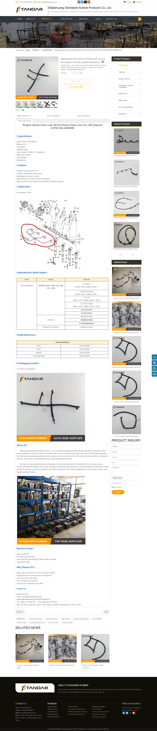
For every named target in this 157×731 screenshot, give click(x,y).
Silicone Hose (123, 93)
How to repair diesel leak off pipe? (126, 436)
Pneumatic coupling (98, 714)
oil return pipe (21, 622)
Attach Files (117, 478)
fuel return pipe (67, 622)
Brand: (49, 116)
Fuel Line (122, 72)
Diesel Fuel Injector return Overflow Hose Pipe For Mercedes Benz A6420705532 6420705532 (126, 186)
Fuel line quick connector (100, 711)
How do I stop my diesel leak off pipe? (28, 666)
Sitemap (106, 729)
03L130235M (96, 619)
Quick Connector (124, 79)
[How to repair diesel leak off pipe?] (126, 419)
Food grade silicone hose (77, 709)
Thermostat (122, 114)
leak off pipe (65, 619)
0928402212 (21, 619)
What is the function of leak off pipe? (62, 665)
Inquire (74, 81)
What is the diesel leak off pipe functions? (93, 666)
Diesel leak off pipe (98, 706)
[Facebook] (79, 2)
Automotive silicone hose (72, 714)
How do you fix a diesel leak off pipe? (126, 401)
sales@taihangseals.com (28, 713)
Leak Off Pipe (123, 65)
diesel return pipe (51, 619)
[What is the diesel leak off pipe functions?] (95, 648)
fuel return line (53, 622)
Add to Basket (74, 87)
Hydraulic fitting (53, 714)
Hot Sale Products (54, 717)
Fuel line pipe (96, 709)
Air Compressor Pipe (125, 107)
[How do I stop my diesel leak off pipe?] (30, 648)
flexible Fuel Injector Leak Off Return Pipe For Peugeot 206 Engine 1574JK (126, 155)
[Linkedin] (82, 2)
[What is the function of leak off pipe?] (62, 648)
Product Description (24, 121)
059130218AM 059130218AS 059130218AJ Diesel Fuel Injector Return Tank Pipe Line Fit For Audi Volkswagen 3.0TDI (126, 218)
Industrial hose (52, 711)
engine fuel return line (37, 622)
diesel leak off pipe (35, 619)
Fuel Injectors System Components (126, 86)
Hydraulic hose (53, 709)
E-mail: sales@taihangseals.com (45, 2)
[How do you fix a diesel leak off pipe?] (126, 385)
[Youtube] (88, 2)
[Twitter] (85, 2)
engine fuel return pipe (81, 619)
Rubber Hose (123, 100)
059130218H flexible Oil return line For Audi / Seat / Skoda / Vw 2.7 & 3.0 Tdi (126, 249)
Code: (79, 116)
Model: (19, 116)
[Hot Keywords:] (139, 19)
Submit (118, 492)
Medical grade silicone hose (77, 711)
